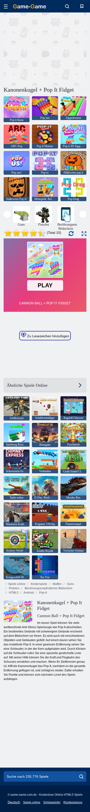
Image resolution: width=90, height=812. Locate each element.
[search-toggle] (67, 6)
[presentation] (7, 214)
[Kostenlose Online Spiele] (29, 6)
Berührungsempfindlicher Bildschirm (48, 588)
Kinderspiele (38, 584)
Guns (70, 584)
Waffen (57, 584)
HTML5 (13, 592)
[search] (81, 776)
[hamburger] (6, 6)
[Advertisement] (44, 48)
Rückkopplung (72, 802)
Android (28, 592)
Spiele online (16, 584)
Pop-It (42, 592)
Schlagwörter (51, 802)
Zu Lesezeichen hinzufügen (47, 336)
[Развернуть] (84, 233)
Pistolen (13, 588)
